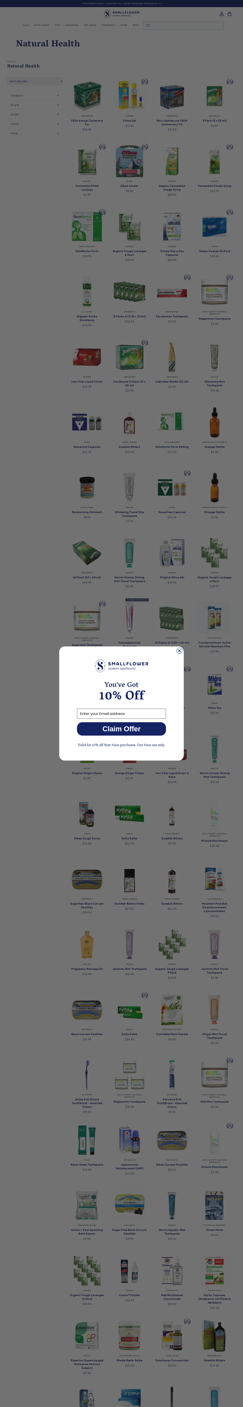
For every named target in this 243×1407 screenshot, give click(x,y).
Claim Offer (121, 729)
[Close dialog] (179, 651)
